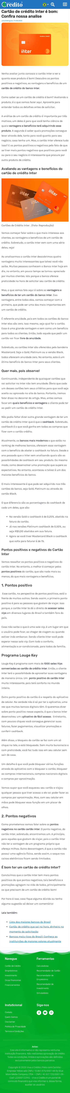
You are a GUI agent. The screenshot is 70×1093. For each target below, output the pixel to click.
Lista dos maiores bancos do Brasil (30, 921)
